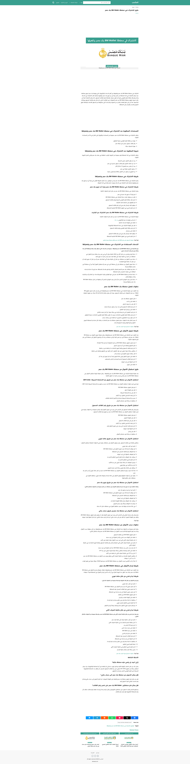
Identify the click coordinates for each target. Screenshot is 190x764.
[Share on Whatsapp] (112, 718)
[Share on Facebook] (134, 718)
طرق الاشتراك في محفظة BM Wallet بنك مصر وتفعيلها (120, 726)
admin (137, 13)
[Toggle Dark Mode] (53, 2)
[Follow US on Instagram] (97, 756)
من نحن (97, 753)
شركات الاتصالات (74, 2)
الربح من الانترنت (64, 2)
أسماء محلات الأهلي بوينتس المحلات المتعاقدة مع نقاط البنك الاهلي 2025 (129, 745)
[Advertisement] (125, 25)
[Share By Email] (119, 718)
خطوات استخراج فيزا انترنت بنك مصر (124, 327)
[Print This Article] (89, 718)
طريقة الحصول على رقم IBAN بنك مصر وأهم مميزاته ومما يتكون (118, 240)
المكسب (135, 2)
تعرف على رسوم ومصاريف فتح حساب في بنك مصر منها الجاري (90, 745)
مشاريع (57, 2)
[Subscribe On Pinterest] (95, 756)
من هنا (116, 220)
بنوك (81, 2)
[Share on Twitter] (127, 718)
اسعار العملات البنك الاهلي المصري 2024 (110, 745)
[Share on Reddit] (104, 718)
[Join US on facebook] (92, 756)
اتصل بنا (92, 753)
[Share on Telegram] (97, 718)
